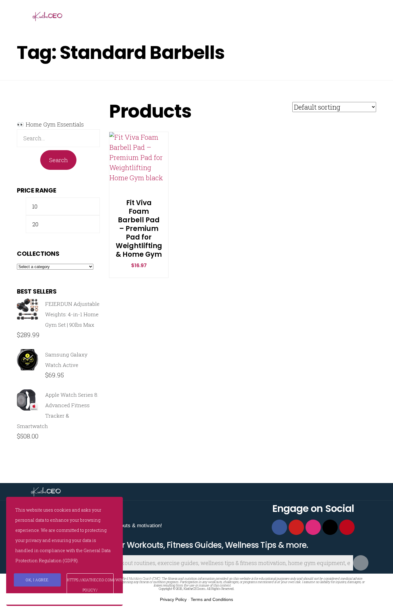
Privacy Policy (173, 599)
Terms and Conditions (212, 599)
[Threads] (330, 527)
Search (58, 160)
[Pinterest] (347, 527)
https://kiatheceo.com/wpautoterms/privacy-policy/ (90, 584)
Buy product (132, 173)
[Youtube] (296, 527)
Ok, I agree (37, 579)
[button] (139, 153)
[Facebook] (279, 527)
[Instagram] (313, 527)
